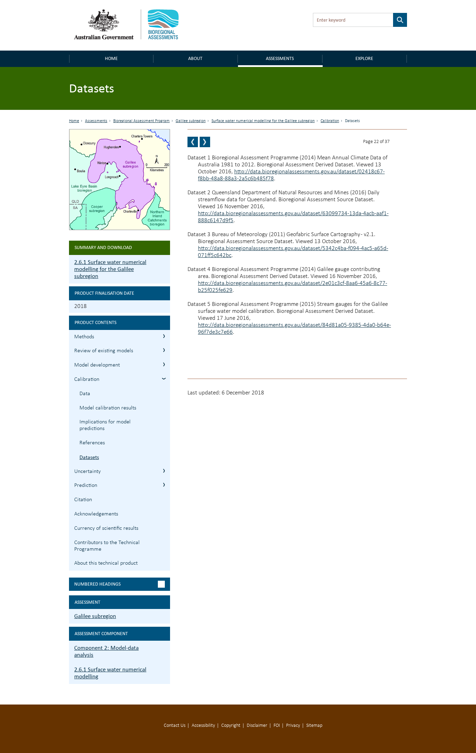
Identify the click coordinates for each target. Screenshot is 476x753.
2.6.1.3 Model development (164, 364)
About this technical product (106, 563)
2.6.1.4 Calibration (164, 378)
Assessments (280, 58)
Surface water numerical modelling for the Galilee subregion (263, 121)
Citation (83, 500)
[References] (192, 142)
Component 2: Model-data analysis (106, 651)
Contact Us (174, 725)
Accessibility (203, 725)
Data (84, 394)
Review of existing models (103, 351)
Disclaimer (257, 725)
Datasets (89, 457)
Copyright (230, 725)
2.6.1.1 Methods (164, 336)
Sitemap (314, 725)
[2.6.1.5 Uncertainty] (205, 142)
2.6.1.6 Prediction (164, 485)
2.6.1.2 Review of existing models (164, 350)
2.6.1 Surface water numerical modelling (110, 673)
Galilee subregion (191, 121)
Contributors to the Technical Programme (107, 546)
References (92, 443)
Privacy (293, 725)
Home (111, 58)
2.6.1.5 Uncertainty (164, 471)
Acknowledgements (96, 514)
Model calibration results (107, 408)
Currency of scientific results (106, 528)
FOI (277, 725)
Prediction (85, 485)
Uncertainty (87, 471)
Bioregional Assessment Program (141, 121)
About (195, 58)
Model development (97, 365)
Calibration (330, 121)
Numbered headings (97, 584)
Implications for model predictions (105, 425)
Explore (364, 58)
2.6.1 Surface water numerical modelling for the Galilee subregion (110, 269)
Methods (84, 337)
